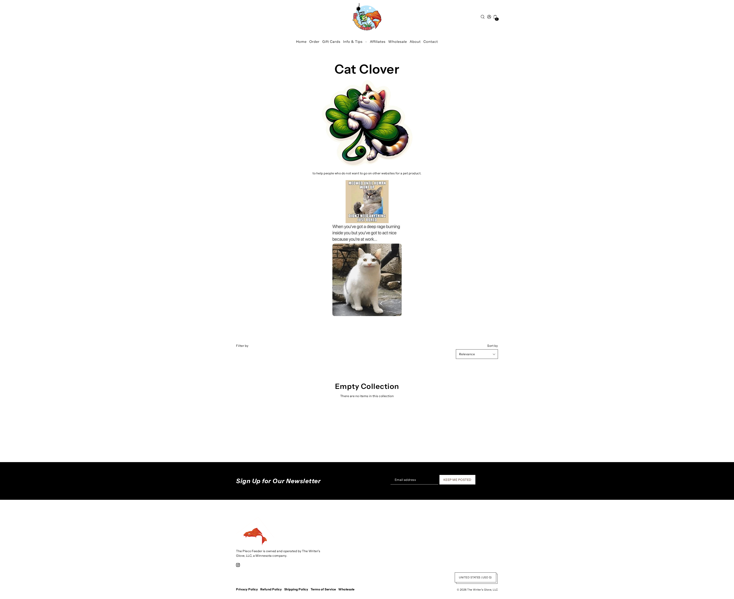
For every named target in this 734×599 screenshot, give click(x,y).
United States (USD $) (475, 577)
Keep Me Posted (457, 480)
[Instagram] (238, 564)
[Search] (482, 17)
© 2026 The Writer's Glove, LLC (477, 589)
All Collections (367, 408)
